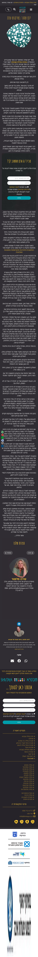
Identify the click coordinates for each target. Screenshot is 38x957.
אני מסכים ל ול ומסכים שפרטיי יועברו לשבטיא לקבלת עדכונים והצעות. (19, 190)
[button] (31, 9)
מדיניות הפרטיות (23, 189)
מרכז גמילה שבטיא (30, 2)
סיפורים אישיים (18, 2)
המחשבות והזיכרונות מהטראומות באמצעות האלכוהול (19, 251)
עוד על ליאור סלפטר (19, 649)
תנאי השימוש (14, 187)
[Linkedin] (19, 624)
